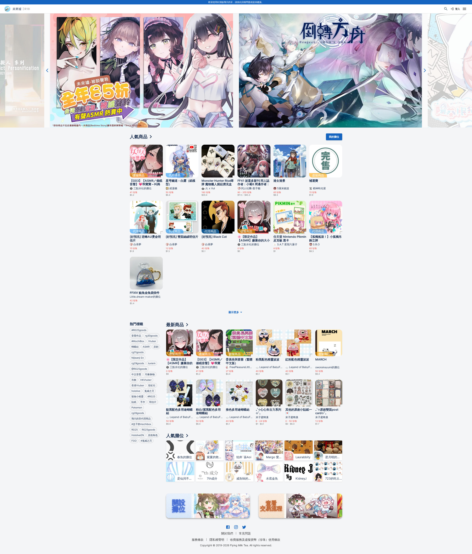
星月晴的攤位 (333, 457)
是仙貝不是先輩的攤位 (185, 478)
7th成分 (212, 478)
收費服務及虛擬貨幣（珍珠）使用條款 (255, 539)
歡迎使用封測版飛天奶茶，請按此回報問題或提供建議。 (236, 2)
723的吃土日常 (333, 478)
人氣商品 (139, 136)
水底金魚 (272, 478)
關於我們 (227, 533)
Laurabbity (303, 457)
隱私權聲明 (216, 539)
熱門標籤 (136, 324)
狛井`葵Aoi (243, 457)
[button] (141, 70)
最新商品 (175, 324)
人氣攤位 (175, 435)
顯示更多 (234, 312)
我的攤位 (334, 136)
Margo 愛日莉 (274, 457)
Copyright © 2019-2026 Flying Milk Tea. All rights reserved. (236, 545)
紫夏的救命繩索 (215, 457)
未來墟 (17, 8)
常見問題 (245, 533)
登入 (457, 8)
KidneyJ (301, 478)
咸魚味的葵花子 (244, 478)
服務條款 (198, 539)
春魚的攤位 (184, 457)
